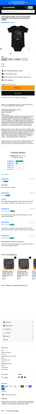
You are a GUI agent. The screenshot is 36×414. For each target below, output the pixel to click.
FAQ (2, 350)
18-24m (25, 59)
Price (2, 64)
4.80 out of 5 (22, 156)
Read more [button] (29, 203)
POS (2, 410)
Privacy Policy (4, 367)
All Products (13, 254)
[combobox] (18, 11)
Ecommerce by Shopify (13, 410)
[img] (5, 179)
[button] (5, 22)
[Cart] (26, 7)
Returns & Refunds (6, 352)
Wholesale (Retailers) (6, 363)
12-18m (17, 59)
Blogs (2, 358)
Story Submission (5, 360)
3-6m (4, 59)
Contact (3, 362)
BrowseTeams (30, 7)
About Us (3, 354)
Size (2, 56)
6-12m (10, 59)
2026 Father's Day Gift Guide (8, 356)
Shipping (3, 84)
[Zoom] (29, 49)
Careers (3, 365)
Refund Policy (4, 369)
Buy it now (18, 93)
